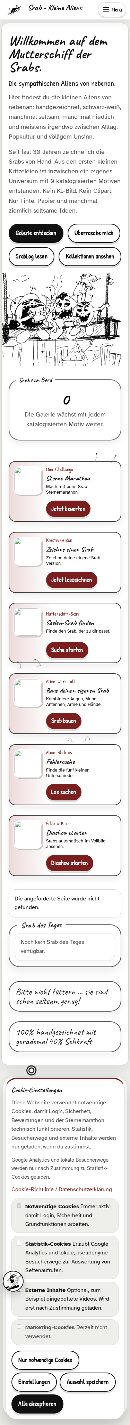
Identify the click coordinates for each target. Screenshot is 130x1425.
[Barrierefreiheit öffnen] (13, 1281)
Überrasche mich (94, 233)
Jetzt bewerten (68, 508)
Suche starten (67, 649)
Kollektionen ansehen (90, 256)
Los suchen (63, 792)
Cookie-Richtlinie (32, 1189)
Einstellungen (34, 1381)
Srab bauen (63, 720)
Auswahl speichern (88, 1381)
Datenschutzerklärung (85, 1189)
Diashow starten (69, 862)
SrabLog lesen (31, 256)
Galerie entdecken (36, 233)
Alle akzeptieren (37, 1403)
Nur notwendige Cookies (45, 1360)
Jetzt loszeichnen (71, 579)
